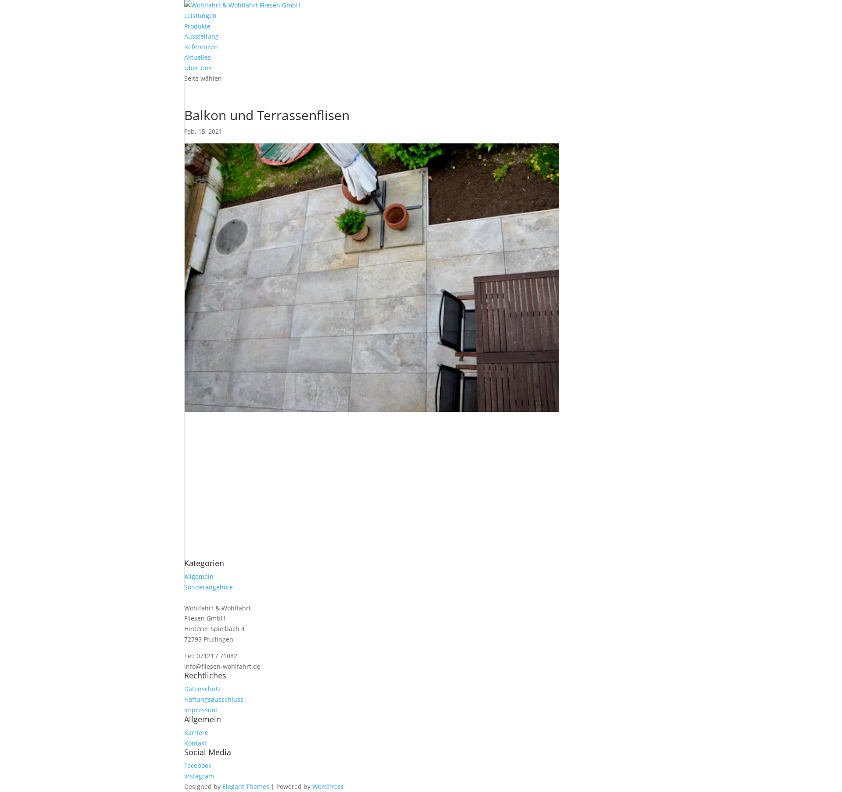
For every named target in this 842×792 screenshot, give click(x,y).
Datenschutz (202, 689)
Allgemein (199, 576)
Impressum (201, 710)
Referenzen (201, 47)
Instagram (199, 776)
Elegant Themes (245, 786)
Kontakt (195, 743)
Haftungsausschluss (213, 699)
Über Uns (198, 68)
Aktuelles (197, 57)
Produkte (197, 26)
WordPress (328, 786)
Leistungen (200, 15)
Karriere (196, 732)
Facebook (197, 765)
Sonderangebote (208, 587)
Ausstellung (201, 36)
